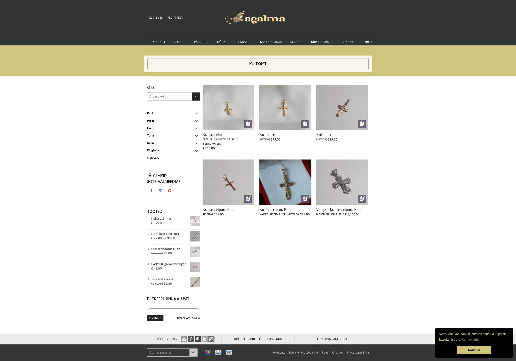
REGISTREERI (175, 17)
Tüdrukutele (212, 143)
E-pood (347, 42)
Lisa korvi (248, 124)
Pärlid (199, 42)
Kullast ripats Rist (218, 209)
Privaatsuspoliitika (358, 352)
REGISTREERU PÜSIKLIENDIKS (258, 339)
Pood (325, 352)
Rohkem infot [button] (470, 339)
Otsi (196, 96)
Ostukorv (337, 352)
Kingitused (320, 42)
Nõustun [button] (474, 350)
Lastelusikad (271, 42)
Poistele (222, 139)
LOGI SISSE (155, 17)
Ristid (233, 139)
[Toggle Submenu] (196, 113)
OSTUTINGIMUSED (332, 339)
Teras (243, 42)
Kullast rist (212, 134)
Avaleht (159, 42)
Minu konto (278, 352)
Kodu (294, 42)
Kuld (178, 42)
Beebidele (209, 139)
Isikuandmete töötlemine (303, 352)
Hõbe (221, 42)
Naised (263, 214)
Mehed (320, 214)
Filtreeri (155, 318)
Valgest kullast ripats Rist (338, 209)
